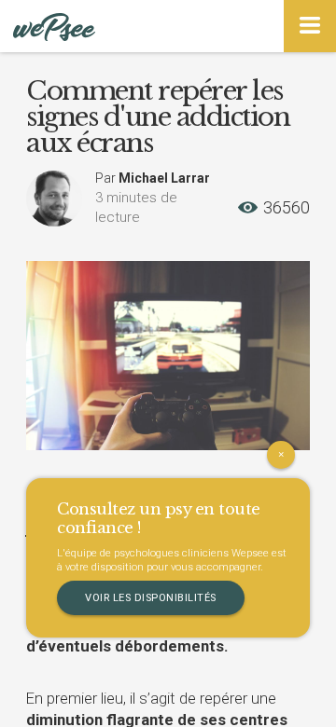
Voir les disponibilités (151, 598)
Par (152, 178)
